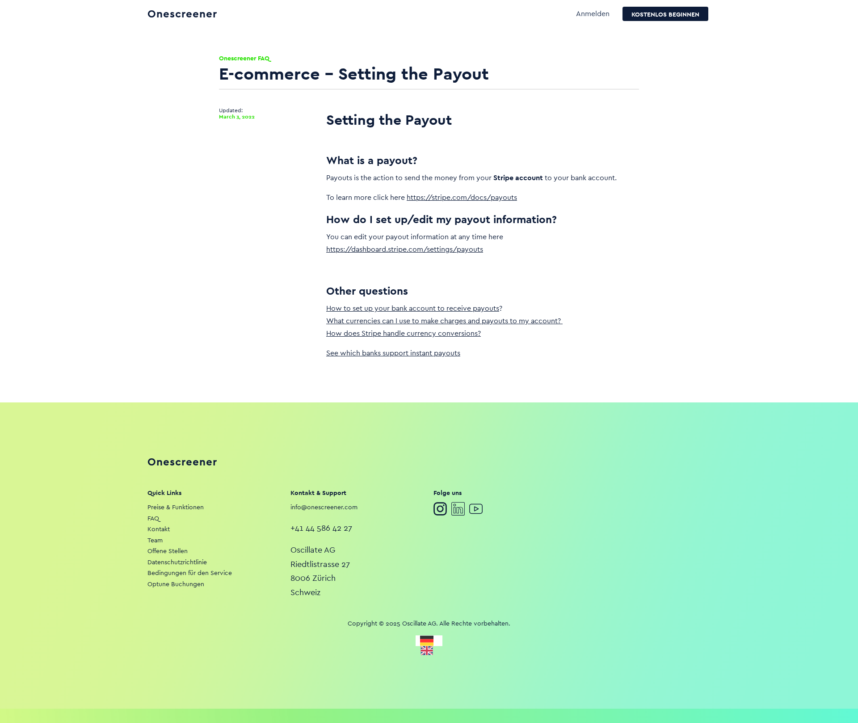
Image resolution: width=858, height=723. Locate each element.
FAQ (153, 518)
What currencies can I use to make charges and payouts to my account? (444, 321)
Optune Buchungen (175, 584)
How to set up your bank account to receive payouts (412, 308)
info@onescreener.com (324, 507)
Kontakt (158, 529)
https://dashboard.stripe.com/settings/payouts (404, 249)
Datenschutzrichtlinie (177, 562)
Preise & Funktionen (175, 507)
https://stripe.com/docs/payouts (462, 197)
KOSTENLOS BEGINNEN (665, 14)
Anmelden (593, 13)
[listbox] (429, 645)
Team (155, 540)
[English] (429, 650)
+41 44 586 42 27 (321, 528)
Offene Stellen (167, 551)
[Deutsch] (429, 640)
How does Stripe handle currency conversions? (403, 333)
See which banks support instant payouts (393, 353)
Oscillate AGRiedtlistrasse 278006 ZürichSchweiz (320, 571)
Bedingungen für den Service (189, 573)
